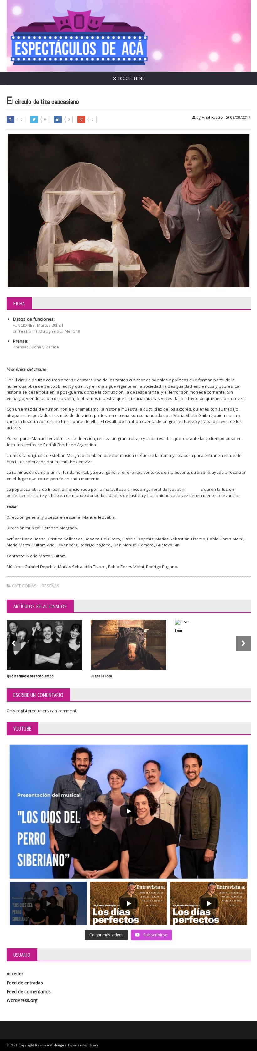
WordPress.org (22, 1000)
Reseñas (50, 585)
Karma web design (49, 1045)
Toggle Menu (131, 78)
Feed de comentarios (29, 991)
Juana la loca (101, 676)
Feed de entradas (25, 983)
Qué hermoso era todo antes (30, 676)
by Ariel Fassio (209, 117)
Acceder (15, 974)
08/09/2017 (239, 117)
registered (27, 711)
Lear (178, 630)
